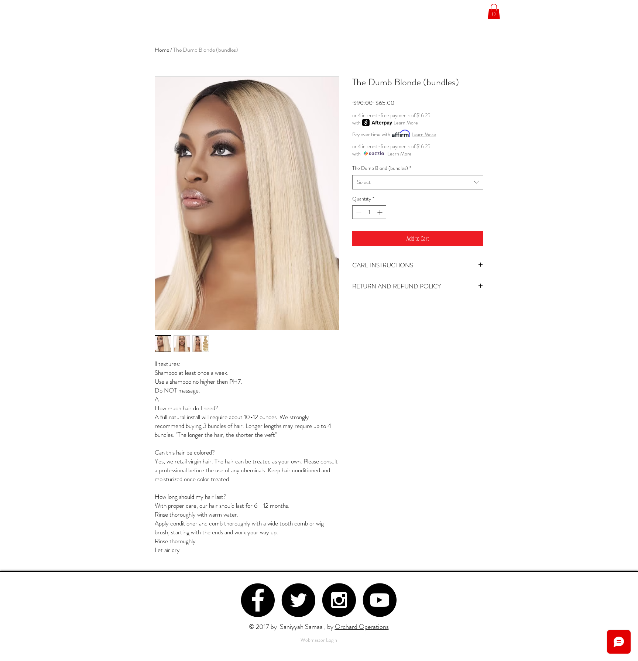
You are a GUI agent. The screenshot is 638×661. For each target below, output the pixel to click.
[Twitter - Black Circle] (298, 600)
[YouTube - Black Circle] (380, 600)
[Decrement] (358, 212)
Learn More (406, 122)
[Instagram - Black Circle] (339, 600)
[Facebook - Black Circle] (258, 600)
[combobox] (417, 182)
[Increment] (380, 212)
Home (162, 49)
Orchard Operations (362, 626)
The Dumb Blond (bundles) (381, 168)
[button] (493, 11)
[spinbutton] (369, 212)
